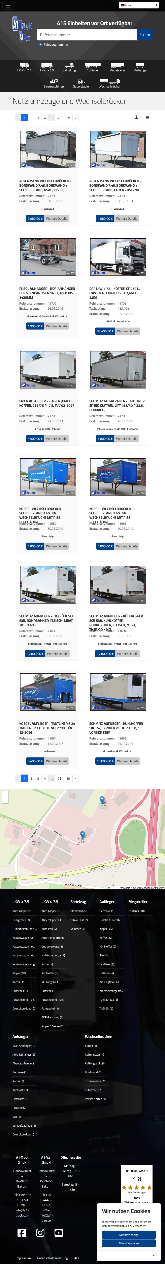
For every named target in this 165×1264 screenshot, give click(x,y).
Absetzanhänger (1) (24, 1063)
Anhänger (141, 70)
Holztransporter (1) (53, 955)
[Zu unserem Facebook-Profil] (21, 1233)
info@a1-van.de (46, 1218)
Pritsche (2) (19, 1107)
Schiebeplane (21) (95, 1081)
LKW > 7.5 (47, 70)
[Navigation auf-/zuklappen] (8, 6)
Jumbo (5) (91, 1045)
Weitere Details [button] (56, 218)
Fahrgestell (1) (50, 1008)
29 (68, 118)
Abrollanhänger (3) (23, 1054)
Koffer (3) (18, 1081)
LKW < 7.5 (24, 70)
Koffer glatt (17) (94, 1054)
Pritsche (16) (20, 990)
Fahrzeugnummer (56, 44)
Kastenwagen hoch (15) (26, 946)
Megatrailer (117, 70)
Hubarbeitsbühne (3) (25, 928)
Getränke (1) (106, 911)
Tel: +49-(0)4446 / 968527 (46, 1200)
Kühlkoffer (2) (93, 1090)
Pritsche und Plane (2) (25, 999)
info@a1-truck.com (22, 1212)
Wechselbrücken (110, 86)
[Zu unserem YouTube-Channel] (59, 1233)
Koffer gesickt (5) (95, 1063)
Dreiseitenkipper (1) (24, 1134)
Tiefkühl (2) (106, 1008)
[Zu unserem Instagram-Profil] (40, 1233)
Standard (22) (78, 911)
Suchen (145, 35)
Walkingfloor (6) (109, 982)
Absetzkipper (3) (51, 920)
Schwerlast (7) (79, 920)
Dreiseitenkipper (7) (24, 1008)
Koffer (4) (47, 964)
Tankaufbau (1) (108, 999)
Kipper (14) (106, 928)
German (128, 5)
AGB (77, 1258)
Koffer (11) (19, 982)
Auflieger (93, 70)
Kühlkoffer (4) (20, 1090)
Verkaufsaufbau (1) (24, 1125)
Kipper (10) (19, 973)
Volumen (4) (77, 928)
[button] (35, 218)
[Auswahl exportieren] (136, 117)
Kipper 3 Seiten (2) (52, 1026)
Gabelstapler (81, 86)
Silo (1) (16, 1116)
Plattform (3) (20, 1098)
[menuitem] (139, 5)
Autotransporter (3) (53, 937)
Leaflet (114, 887)
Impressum (23, 1258)
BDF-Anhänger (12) (24, 1045)
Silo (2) (103, 955)
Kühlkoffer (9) (107, 946)
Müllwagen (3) (50, 982)
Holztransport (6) (110, 920)
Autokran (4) (49, 928)
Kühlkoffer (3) (49, 973)
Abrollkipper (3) (50, 911)
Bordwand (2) (93, 1072)
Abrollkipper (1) (21, 911)
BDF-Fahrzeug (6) (52, 1017)
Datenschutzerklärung (52, 1258)
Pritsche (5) (48, 990)
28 (59, 118)
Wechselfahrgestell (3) (112, 990)
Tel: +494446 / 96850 (22, 1197)
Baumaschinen (54, 86)
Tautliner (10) (136, 911)
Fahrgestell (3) (21, 920)
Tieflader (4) (106, 973)
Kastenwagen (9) (22, 937)
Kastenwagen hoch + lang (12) (30, 955)
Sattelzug (69, 70)
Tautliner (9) (106, 964)
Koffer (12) (105, 937)
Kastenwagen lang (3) (25, 964)
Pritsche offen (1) (95, 1098)
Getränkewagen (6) (52, 946)
